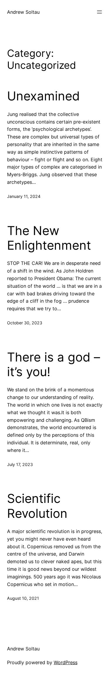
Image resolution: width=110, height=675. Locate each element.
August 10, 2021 (23, 598)
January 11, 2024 (23, 196)
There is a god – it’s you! (53, 364)
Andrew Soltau (23, 12)
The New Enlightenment (49, 238)
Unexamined (43, 96)
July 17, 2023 (20, 464)
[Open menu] (99, 12)
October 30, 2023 (24, 322)
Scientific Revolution (37, 505)
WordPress (65, 662)
